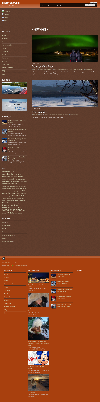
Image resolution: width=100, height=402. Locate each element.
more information (78, 5)
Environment (6, 225)
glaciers (21, 186)
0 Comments (88, 69)
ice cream (4, 191)
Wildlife (4, 61)
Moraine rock (20, 193)
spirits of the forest (16, 207)
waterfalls (19, 213)
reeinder (11, 200)
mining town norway (59, 69)
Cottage (5, 51)
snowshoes (80, 69)
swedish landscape (63, 114)
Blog (41, 114)
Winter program (48, 69)
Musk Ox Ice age (6, 196)
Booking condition (7, 67)
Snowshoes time (39, 112)
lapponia (12, 193)
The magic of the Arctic (42, 66)
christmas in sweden (10, 181)
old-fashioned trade (14, 198)
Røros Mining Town (10, 205)
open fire (21, 198)
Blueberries (22, 179)
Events (4, 55)
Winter (4, 35)
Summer (5, 38)
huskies (17, 188)
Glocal (24, 186)
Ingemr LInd (19, 191)
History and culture (6, 188)
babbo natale (14, 174)
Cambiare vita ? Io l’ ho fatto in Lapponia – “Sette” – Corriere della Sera (38, 343)
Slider (41, 69)
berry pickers (10, 179)
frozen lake (48, 114)
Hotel (4, 48)
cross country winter (10, 184)
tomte (10, 212)
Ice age (23, 188)
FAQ (3, 71)
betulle (16, 179)
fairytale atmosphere (7, 186)
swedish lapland (12, 210)
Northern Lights (6, 198)
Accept (90, 5)
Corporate (5, 58)
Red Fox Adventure (8, 263)
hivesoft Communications (15, 265)
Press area (5, 232)
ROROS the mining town (15, 203)
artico (4, 174)
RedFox (35, 114)
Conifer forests (23, 181)
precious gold (5, 200)
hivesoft (35, 69)
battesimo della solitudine (12, 177)
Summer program (7, 235)
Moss (24, 193)
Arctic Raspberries (19, 172)
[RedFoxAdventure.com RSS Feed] (6, 21)
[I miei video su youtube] (5, 14)
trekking (15, 213)
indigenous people (11, 191)
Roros (74, 69)
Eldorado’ (21, 184)
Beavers (4, 179)
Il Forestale (31, 392)
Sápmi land (5, 64)
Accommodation (7, 45)
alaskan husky (8, 172)
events (4, 228)
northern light (68, 69)
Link (3, 74)
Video (4, 42)
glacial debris (15, 186)
